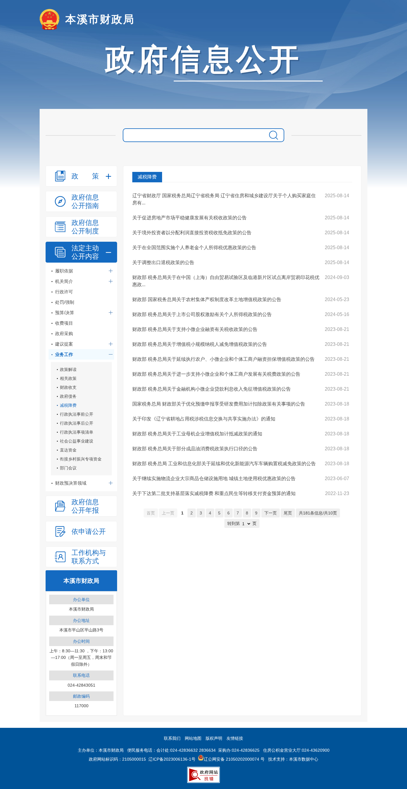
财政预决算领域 (70, 483)
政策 (85, 176)
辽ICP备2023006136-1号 (171, 759)
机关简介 (64, 281)
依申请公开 (89, 531)
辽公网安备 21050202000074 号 (234, 759)
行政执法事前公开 (76, 414)
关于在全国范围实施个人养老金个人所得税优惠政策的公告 (194, 247)
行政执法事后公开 (76, 423)
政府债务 (68, 396)
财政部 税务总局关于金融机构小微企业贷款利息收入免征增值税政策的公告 (211, 389)
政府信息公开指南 (85, 201)
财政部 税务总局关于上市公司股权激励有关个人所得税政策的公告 (202, 314)
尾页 (288, 513)
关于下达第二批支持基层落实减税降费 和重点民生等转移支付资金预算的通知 (214, 493)
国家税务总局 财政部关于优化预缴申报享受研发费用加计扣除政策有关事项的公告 (218, 403)
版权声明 (214, 738)
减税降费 (68, 405)
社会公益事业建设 (76, 441)
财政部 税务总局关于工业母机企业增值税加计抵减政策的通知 (197, 433)
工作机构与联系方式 (89, 557)
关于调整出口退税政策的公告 (163, 262)
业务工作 (64, 354)
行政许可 (64, 291)
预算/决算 (64, 312)
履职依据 (64, 270)
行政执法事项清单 (76, 432)
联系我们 (172, 738)
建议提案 (64, 343)
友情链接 (234, 738)
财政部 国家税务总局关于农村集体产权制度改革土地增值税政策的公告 (206, 299)
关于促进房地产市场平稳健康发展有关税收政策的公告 (189, 217)
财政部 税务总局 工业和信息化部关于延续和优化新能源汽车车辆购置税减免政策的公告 (224, 463)
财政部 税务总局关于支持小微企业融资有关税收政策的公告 (194, 329)
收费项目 (64, 323)
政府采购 (64, 333)
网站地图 (193, 738)
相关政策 (68, 378)
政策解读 (68, 369)
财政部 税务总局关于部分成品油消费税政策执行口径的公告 (194, 448)
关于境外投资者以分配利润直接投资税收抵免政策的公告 (191, 232)
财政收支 (68, 387)
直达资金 (68, 450)
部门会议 (68, 468)
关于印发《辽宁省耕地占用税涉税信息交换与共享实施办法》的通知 (203, 418)
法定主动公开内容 (85, 252)
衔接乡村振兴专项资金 (81, 459)
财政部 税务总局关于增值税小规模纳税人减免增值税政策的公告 (199, 344)
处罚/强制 (64, 302)
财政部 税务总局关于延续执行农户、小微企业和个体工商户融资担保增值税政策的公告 (223, 359)
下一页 (270, 513)
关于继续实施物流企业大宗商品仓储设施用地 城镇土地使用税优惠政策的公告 (214, 478)
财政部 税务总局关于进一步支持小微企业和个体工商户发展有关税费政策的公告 (216, 374)
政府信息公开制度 (85, 227)
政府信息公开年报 (85, 506)
